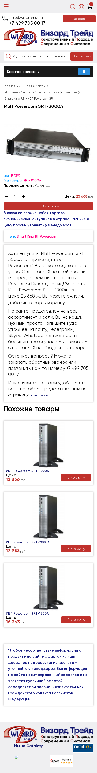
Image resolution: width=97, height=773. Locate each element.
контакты (39, 395)
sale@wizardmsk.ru (26, 17)
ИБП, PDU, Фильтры (32, 86)
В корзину (50, 206)
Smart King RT (14, 98)
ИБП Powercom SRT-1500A (27, 613)
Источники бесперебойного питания (32, 92)
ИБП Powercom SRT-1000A (27, 471)
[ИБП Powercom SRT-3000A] (48, 144)
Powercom (69, 92)
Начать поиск (82, 56)
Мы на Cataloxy (28, 745)
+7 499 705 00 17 (27, 23)
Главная (9, 86)
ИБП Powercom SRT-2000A (27, 542)
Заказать (79, 18)
